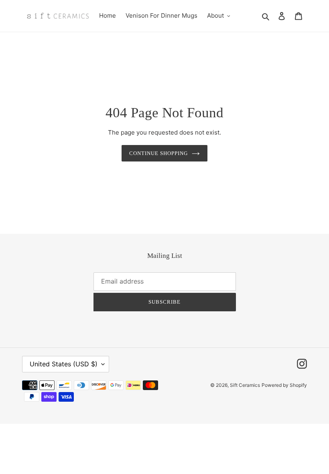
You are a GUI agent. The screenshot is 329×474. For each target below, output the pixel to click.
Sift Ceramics (245, 385)
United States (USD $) (63, 364)
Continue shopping (158, 153)
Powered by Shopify (284, 385)
